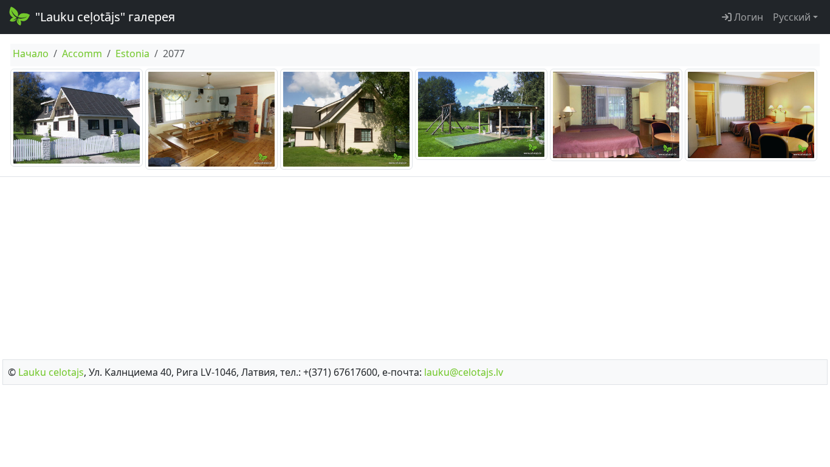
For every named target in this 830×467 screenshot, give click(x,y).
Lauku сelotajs (51, 372)
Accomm (82, 53)
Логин (747, 17)
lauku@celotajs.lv (463, 372)
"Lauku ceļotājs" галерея (105, 17)
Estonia (132, 53)
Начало (31, 53)
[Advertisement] (415, 264)
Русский (792, 17)
